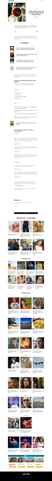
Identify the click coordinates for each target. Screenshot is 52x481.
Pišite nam (17, 477)
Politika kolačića (34, 477)
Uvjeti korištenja (20, 477)
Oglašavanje (31, 477)
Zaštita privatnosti (27, 477)
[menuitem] (42, 1)
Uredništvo (23, 477)
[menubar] (42, 1)
